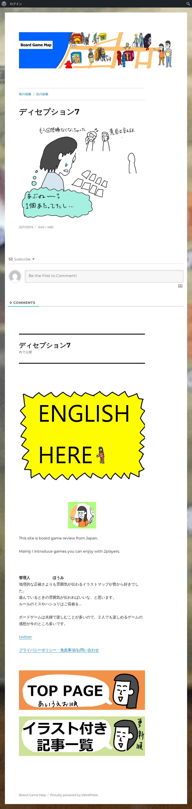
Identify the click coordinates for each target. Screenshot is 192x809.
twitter (25, 637)
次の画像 (42, 94)
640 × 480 (45, 227)
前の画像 (25, 94)
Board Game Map (32, 795)
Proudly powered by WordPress (74, 795)
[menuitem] (4, 4)
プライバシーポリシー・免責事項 (47, 650)
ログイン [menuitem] (16, 4)
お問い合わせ (87, 650)
